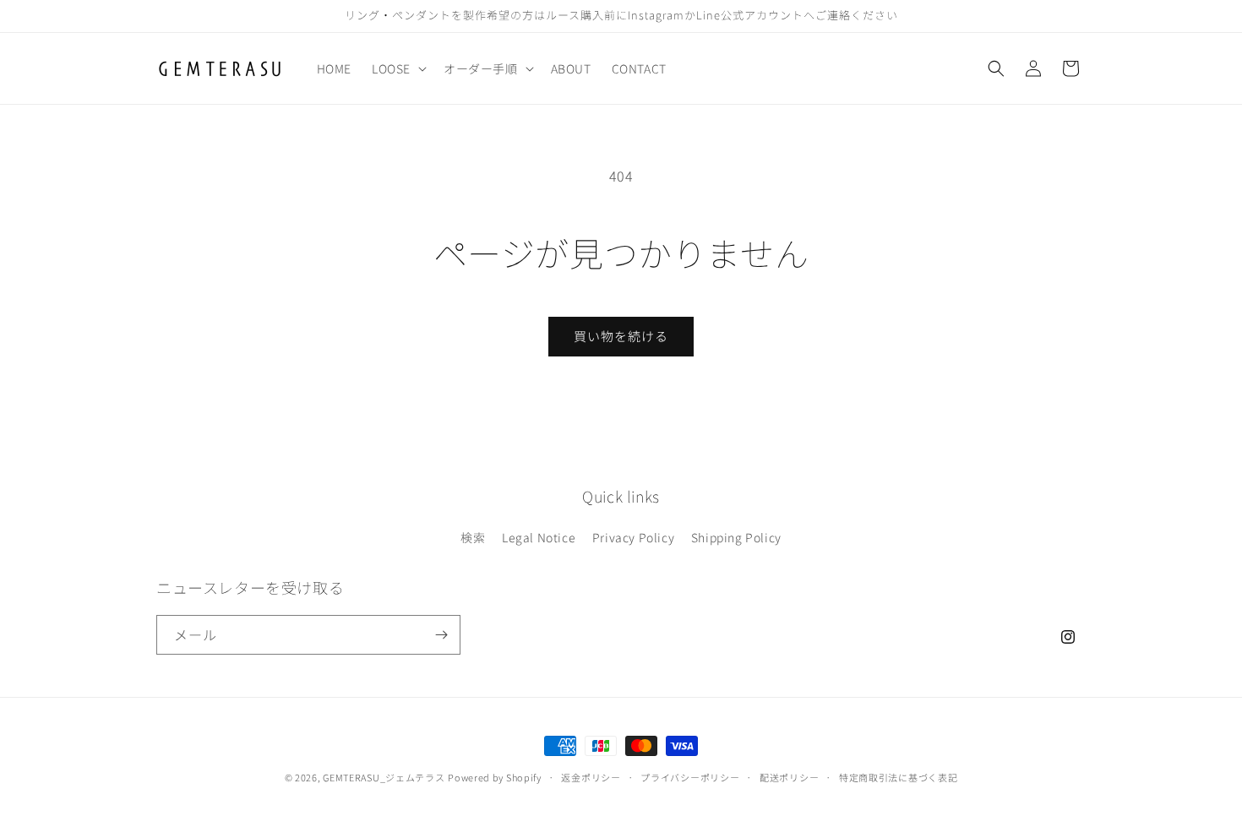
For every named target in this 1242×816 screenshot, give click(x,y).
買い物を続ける (621, 336)
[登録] (441, 635)
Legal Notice (538, 537)
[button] (397, 68)
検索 (472, 537)
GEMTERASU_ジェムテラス (383, 777)
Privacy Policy (633, 537)
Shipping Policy (736, 537)
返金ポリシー (590, 777)
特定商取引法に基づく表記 (898, 777)
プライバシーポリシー (689, 777)
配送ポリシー (789, 777)
